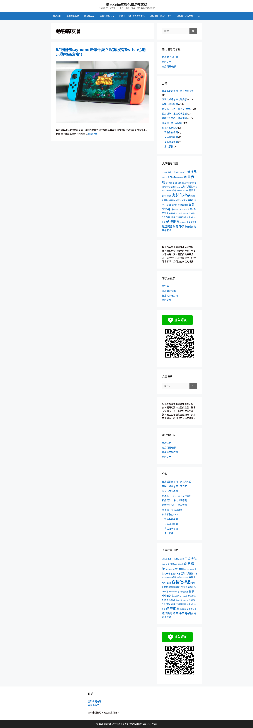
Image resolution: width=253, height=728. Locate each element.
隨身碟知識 (190, 226)
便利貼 (164, 177)
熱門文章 (166, 61)
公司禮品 (172, 177)
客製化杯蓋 (184, 191)
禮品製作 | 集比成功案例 (174, 113)
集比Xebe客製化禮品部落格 (126, 4)
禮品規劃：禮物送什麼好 (161, 16)
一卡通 (175, 172)
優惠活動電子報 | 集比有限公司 (178, 91)
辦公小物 (190, 217)
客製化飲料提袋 (180, 209)
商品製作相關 (171, 132)
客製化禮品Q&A (107, 16)
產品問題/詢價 (72, 16)
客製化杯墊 (176, 190)
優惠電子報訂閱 (170, 57)
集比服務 (168, 146)
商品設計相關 (171, 137)
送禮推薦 (173, 221)
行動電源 (170, 216)
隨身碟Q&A (89, 16)
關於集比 (57, 16)
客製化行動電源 (181, 200)
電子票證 (166, 230)
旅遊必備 (185, 213)
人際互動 (181, 172)
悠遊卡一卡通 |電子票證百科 (132, 16)
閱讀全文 (92, 133)
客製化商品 (175, 187)
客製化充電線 (189, 183)
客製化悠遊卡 (188, 186)
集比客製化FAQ (170, 127)
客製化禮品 (181, 195)
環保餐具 (192, 213)
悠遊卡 (165, 213)
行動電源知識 (181, 217)
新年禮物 (179, 213)
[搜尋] (193, 31)
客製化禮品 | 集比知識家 (174, 99)
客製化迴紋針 (183, 205)
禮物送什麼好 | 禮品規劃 (174, 118)
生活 (163, 217)
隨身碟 (180, 226)
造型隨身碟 (168, 226)
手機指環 (172, 213)
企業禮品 (190, 172)
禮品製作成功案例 (185, 16)
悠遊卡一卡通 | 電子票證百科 (176, 108)
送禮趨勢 (183, 222)
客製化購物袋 (173, 205)
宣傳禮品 (192, 209)
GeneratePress (150, 723)
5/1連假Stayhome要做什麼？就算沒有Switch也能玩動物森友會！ (101, 52)
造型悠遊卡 (191, 222)
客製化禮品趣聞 (170, 104)
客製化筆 (172, 200)
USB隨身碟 (166, 172)
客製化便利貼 (179, 182)
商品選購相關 (171, 141)
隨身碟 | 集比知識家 (172, 123)
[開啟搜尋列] (199, 16)
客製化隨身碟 (94, 701)
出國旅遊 (180, 177)
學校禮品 (169, 183)
